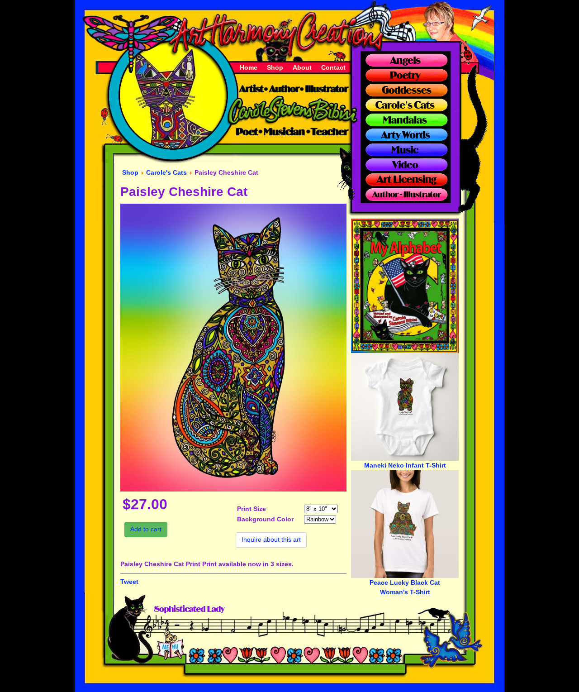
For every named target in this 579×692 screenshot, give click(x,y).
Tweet (129, 581)
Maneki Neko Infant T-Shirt (405, 465)
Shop (275, 67)
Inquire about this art (271, 539)
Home (248, 67)
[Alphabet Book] (405, 350)
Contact (333, 67)
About (302, 67)
